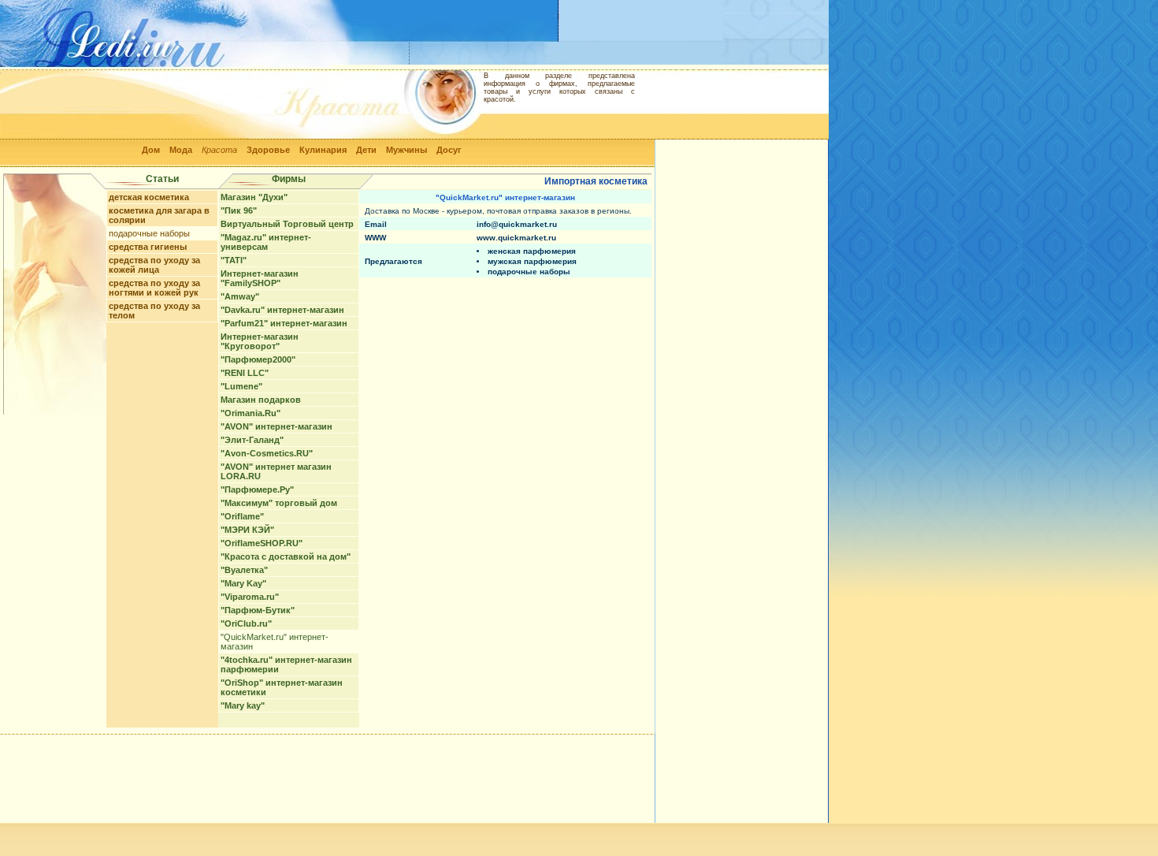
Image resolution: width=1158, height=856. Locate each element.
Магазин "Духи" (254, 197)
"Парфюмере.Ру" (257, 489)
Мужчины (406, 149)
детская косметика (149, 197)
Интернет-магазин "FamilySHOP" (260, 278)
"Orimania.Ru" (250, 413)
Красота (219, 149)
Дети (366, 149)
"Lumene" (241, 386)
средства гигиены (148, 246)
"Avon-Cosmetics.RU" (267, 453)
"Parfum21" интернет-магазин (284, 323)
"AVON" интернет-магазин (276, 426)
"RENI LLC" (245, 373)
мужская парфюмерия (532, 261)
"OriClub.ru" (246, 623)
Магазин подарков (261, 399)
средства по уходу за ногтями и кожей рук (154, 287)
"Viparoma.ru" (250, 596)
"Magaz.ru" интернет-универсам (266, 242)
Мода (180, 149)
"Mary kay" (243, 705)
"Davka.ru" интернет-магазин (282, 309)
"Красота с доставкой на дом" (286, 556)
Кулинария (323, 149)
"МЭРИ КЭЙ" (247, 529)
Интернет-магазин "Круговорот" (260, 341)
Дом (151, 149)
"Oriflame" (242, 516)
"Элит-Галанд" (252, 440)
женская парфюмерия (532, 251)
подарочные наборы (149, 233)
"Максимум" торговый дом (279, 503)
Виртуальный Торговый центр (287, 224)
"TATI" (234, 260)
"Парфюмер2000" (258, 359)
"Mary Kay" (243, 583)
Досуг (449, 149)
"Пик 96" (239, 210)
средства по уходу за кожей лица (154, 264)
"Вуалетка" (244, 570)
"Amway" (240, 296)
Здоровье (268, 149)
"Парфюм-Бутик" (258, 610)
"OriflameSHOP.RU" (261, 543)
